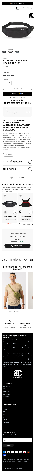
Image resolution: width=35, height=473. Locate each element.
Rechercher (6, 397)
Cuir (4, 412)
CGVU (4, 459)
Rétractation (5, 464)
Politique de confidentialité (23, 459)
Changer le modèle (26, 224)
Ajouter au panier (17, 88)
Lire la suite (9, 155)
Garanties (19, 461)
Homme (5, 407)
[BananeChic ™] (17, 8)
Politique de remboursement (9, 461)
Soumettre (8, 445)
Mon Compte (6, 386)
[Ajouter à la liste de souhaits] (5, 195)
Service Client (6, 391)
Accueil (5, 58)
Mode (4, 425)
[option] (17, 30)
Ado (4, 414)
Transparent (6, 422)
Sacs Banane (6, 394)
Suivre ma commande (9, 389)
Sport (4, 417)
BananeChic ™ (10, 468)
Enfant (5, 419)
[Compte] (27, 8)
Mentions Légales (11, 459)
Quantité (5, 79)
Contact (25, 461)
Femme (5, 409)
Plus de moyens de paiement (17, 97)
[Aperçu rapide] (15, 212)
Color (6, 72)
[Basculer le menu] (4, 8)
